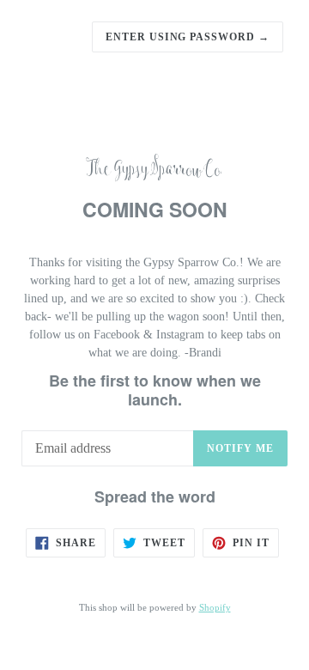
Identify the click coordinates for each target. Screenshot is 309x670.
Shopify (215, 607)
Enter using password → (188, 37)
